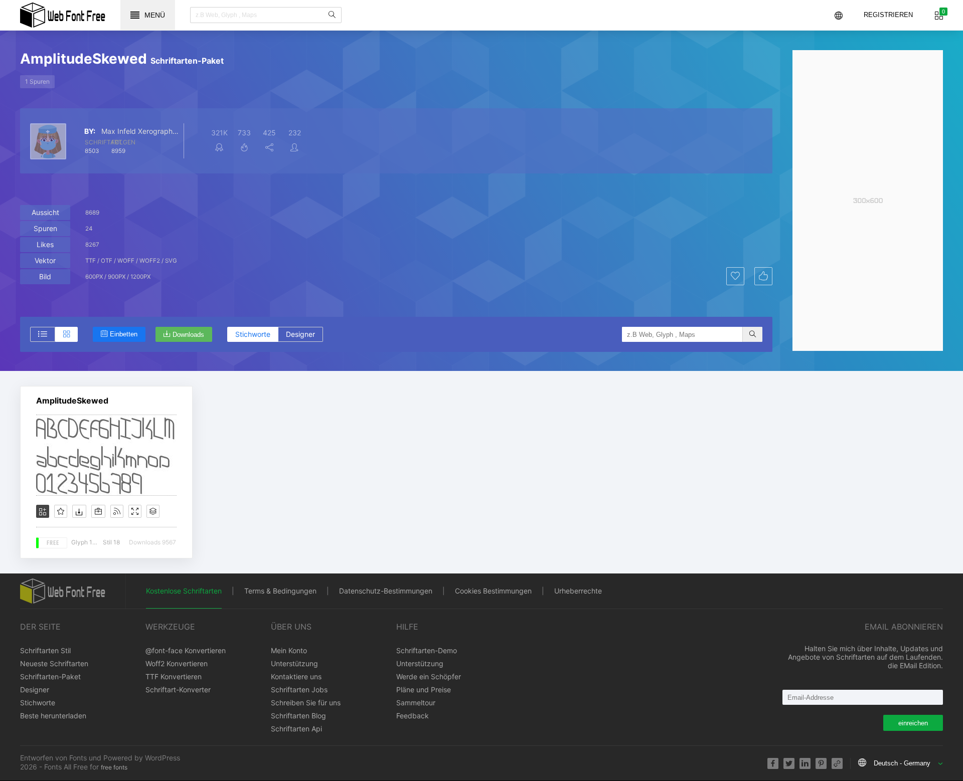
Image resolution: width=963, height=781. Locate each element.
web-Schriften (62, 15)
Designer (300, 334)
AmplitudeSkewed (72, 401)
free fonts (114, 767)
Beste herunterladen (53, 715)
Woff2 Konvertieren (176, 663)
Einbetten (123, 334)
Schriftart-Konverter (178, 689)
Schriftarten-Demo (426, 650)
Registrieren (888, 15)
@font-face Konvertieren (185, 650)
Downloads (188, 334)
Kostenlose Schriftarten (184, 591)
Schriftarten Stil (45, 650)
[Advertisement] (867, 200)
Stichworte (252, 334)
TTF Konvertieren (173, 676)
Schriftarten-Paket (50, 676)
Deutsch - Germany (902, 763)
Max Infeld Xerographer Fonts (141, 131)
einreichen (913, 723)
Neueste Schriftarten (54, 663)
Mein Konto (289, 650)
